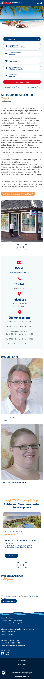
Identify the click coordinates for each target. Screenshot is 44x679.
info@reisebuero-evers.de (19, 272)
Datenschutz (22, 664)
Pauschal (11, 39)
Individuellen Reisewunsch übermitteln (17, 194)
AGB (22, 668)
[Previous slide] (18, 247)
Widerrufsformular (22, 677)
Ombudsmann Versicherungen (12, 620)
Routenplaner (8, 601)
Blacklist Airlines (7, 618)
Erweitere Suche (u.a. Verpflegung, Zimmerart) (21, 87)
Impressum (22, 660)
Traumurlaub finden (22, 82)
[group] (22, 536)
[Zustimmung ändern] (4, 672)
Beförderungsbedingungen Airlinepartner (16, 623)
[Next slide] (25, 247)
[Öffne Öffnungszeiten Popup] (37, 3)
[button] (22, 46)
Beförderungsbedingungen (22, 672)
